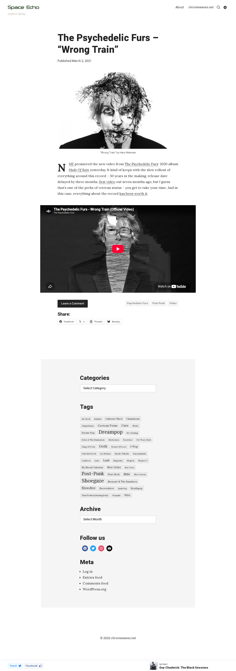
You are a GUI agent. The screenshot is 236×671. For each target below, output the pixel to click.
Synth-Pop (122, 488)
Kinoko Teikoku (122, 454)
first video (107, 182)
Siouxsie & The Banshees (122, 481)
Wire (127, 495)
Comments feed (95, 583)
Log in (88, 571)
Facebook (31, 666)
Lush (106, 460)
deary (135, 425)
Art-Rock (86, 419)
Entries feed (92, 577)
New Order (114, 467)
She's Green (140, 474)
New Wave (129, 467)
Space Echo (23, 7)
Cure (125, 425)
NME (71, 164)
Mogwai (130, 460)
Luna (97, 460)
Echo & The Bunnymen (93, 440)
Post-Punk (158, 303)
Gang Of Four (88, 446)
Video (173, 303)
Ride (127, 474)
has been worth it (133, 193)
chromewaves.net (201, 7)
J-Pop (134, 446)
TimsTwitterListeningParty (95, 495)
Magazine (118, 460)
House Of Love (118, 446)
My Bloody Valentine (92, 467)
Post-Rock (114, 474)
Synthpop (136, 488)
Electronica (113, 440)
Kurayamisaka (139, 453)
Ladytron (86, 460)
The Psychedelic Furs (141, 164)
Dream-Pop (88, 432)
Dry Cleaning (132, 433)
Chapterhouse (88, 426)
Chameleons (133, 418)
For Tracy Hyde (143, 440)
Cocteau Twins (107, 425)
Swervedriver (107, 488)
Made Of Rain (79, 170)
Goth (103, 446)
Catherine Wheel (113, 418)
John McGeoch (89, 453)
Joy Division (105, 454)
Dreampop (111, 432)
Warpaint (116, 495)
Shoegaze (93, 480)
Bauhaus (97, 419)
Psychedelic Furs (137, 303)
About (180, 7)
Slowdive (89, 488)
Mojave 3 (142, 460)
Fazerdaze (128, 440)
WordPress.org (94, 589)
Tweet (13, 666)
